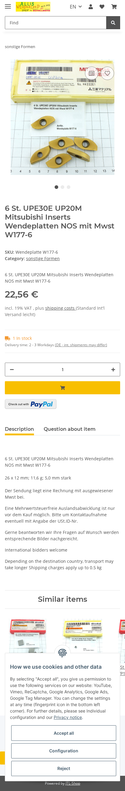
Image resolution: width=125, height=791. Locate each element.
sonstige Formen (43, 258)
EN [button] (73, 6)
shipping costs (60, 308)
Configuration (63, 750)
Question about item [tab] (70, 429)
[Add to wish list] (107, 73)
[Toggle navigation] (8, 4)
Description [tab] (19, 429)
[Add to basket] (62, 387)
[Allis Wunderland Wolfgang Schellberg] (33, 7)
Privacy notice (68, 717)
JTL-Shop (73, 783)
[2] (30, 404)
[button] (90, 7)
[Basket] (114, 7)
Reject (63, 768)
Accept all (64, 733)
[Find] (113, 22)
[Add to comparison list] (91, 73)
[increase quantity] (113, 369)
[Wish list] (102, 7)
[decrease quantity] (12, 369)
